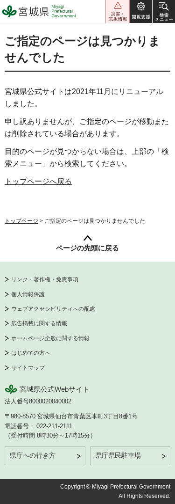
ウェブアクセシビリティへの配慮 (53, 309)
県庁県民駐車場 (118, 455)
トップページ (21, 221)
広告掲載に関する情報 (39, 323)
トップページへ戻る (38, 181)
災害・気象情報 (117, 11)
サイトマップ (28, 368)
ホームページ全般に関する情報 (50, 338)
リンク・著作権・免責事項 (44, 279)
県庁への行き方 (33, 455)
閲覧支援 (141, 11)
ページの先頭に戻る (87, 248)
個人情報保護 (28, 294)
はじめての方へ (30, 353)
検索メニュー (164, 11)
